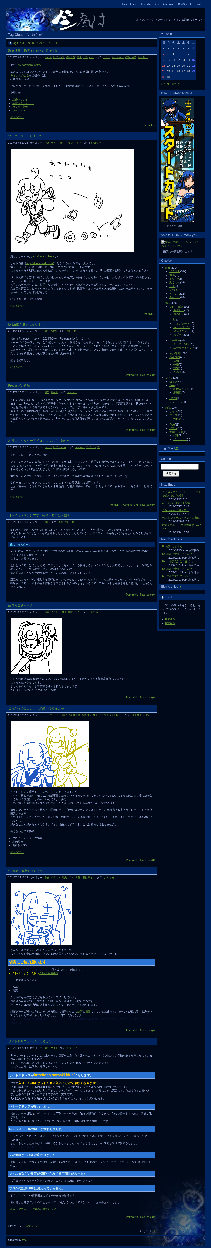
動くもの (174, 282)
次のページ (31, 1225)
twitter (177, 418)
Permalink (149, 125)
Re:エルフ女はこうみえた (177, 554)
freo (24, 1239)
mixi (61, 522)
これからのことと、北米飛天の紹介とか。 (37, 708)
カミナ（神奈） (21, 106)
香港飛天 (178, 314)
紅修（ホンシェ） (23, 99)
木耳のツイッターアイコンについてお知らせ (39, 440)
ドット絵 (174, 278)
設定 (176, 368)
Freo (172, 424)
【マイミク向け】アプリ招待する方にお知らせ (40, 515)
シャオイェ (118, 57)
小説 (172, 286)
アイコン (91, 447)
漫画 (172, 275)
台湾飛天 (178, 310)
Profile (146, 4)
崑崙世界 (174, 357)
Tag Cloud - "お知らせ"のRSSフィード (35, 43)
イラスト (174, 271)
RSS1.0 (170, 619)
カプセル (178, 334)
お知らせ (143, 57)
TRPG (173, 398)
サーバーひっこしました (25, 136)
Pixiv (172, 385)
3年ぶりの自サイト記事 (176, 502)
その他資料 (176, 353)
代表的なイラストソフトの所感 (181, 517)
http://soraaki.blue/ (43, 256)
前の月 (165, 83)
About (134, 4)
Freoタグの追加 (19, 385)
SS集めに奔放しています (25, 871)
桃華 (133, 57)
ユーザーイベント (184, 347)
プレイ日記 (176, 306)
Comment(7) (130, 504)
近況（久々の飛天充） (175, 510)
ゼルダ (173, 381)
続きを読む (17, 117)
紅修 (127, 57)
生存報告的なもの (20, 605)
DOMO (182, 4)
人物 (176, 360)
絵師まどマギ (181, 388)
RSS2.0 (170, 623)
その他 (173, 289)
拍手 (176, 435)
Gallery (168, 4)
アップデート (181, 323)
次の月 (176, 83)
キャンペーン (181, 327)
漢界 (88, 1011)
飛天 (168, 302)
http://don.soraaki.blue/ (40, 263)
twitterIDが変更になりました (27, 324)
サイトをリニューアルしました (30, 1041)
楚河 (80, 1011)
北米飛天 (137, 715)
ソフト (173, 428)
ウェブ (173, 415)
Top (124, 4)
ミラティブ (176, 401)
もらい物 (174, 297)
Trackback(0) (147, 374)
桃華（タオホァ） (23, 103)
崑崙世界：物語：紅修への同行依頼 (33, 50)
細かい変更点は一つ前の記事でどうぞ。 (34, 1209)
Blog (157, 4)
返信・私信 (176, 432)
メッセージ (180, 439)
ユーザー (174, 340)
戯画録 (177, 392)
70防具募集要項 (48, 973)
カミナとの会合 (19, 75)
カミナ (106, 57)
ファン (169, 377)
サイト (173, 411)
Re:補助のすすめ (172, 546)
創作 (168, 267)
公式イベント (181, 331)
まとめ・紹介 (181, 344)
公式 (172, 319)
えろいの (174, 293)
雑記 (168, 407)
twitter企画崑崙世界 (30, 64)
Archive (195, 4)
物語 (176, 364)
